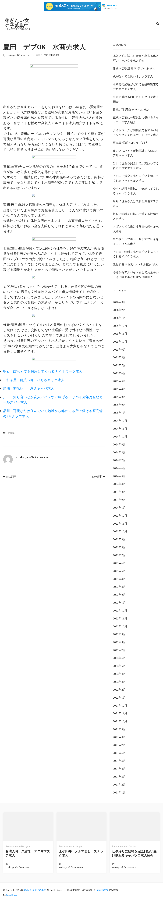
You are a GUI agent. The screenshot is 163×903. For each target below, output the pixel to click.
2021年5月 (119, 761)
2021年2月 (119, 784)
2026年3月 (119, 302)
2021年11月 (120, 713)
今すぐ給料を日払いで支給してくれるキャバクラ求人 (136, 191)
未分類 (11, 432)
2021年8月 (119, 737)
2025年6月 (119, 373)
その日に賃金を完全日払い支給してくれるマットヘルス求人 (136, 178)
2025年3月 (119, 397)
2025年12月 (120, 326)
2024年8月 (119, 452)
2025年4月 (119, 389)
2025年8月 (119, 357)
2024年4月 (119, 484)
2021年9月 (119, 729)
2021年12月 (120, 705)
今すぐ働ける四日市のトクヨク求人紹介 (136, 99)
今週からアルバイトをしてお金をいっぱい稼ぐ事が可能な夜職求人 (136, 274)
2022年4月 (119, 674)
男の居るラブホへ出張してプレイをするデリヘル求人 (136, 241)
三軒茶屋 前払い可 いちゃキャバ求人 (33, 380)
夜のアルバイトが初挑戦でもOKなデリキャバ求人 (135, 153)
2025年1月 (119, 413)
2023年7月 (119, 555)
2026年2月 (119, 310)
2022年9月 (119, 634)
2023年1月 (119, 602)
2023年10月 (120, 531)
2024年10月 (120, 436)
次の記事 (97, 476)
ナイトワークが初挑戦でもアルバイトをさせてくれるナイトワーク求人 (136, 132)
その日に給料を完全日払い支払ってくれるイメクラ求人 (136, 254)
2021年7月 (119, 745)
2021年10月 (120, 721)
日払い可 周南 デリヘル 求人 (131, 109)
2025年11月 (120, 333)
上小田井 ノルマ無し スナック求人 (81, 853)
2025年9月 (119, 349)
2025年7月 (119, 365)
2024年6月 (119, 468)
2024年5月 (119, 476)
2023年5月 (119, 571)
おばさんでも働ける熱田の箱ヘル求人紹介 (136, 228)
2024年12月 (120, 421)
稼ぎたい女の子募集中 (17, 23)
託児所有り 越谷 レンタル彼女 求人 (135, 264)
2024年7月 (119, 460)
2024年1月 (119, 507)
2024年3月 (119, 492)
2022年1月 (119, 697)
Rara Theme (102, 890)
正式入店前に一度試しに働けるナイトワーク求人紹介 (136, 119)
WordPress (11, 895)
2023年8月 (119, 547)
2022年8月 (119, 642)
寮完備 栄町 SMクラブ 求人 (130, 143)
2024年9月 (119, 444)
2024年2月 (119, 500)
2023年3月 (119, 587)
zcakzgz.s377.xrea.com (18, 55)
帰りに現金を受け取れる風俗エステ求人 (136, 203)
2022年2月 (119, 689)
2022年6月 (119, 658)
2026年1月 (119, 318)
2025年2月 (119, 405)
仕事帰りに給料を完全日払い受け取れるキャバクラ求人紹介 (134, 853)
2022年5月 (119, 666)
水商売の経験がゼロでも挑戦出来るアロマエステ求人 (136, 86)
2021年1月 (119, 792)
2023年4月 (119, 579)
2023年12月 (120, 515)
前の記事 (11, 476)
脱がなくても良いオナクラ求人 (133, 76)
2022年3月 (119, 682)
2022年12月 (120, 610)
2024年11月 (120, 428)
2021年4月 (119, 769)
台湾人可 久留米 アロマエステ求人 (28, 853)
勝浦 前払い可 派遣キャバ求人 (28, 388)
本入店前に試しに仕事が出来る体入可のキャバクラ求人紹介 (136, 58)
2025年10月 (120, 341)
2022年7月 (119, 650)
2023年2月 (119, 595)
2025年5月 (119, 381)
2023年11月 (120, 523)
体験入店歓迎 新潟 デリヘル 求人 (134, 68)
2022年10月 (120, 626)
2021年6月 (119, 753)
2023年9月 (119, 539)
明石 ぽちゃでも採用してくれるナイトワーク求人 (42, 371)
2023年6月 (119, 563)
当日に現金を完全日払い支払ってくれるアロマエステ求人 (136, 165)
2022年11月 (120, 618)
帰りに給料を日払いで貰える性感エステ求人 (136, 216)
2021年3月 (119, 777)
